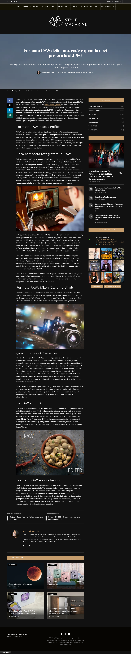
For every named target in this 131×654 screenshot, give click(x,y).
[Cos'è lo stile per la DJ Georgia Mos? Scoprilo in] (94, 277)
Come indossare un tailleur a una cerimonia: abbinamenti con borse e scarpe (107, 217)
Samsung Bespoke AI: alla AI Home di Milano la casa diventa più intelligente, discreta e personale (63, 611)
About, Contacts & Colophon (17, 634)
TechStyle (37, 6)
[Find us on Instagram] (14, 1)
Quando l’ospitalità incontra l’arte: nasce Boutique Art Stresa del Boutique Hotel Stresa (109, 206)
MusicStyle (49, 6)
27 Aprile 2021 (62, 72)
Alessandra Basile (49, 72)
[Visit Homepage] (66, 21)
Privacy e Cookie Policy (15, 636)
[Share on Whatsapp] (10, 115)
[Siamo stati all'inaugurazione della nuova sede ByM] (94, 265)
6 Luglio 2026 (54, 587)
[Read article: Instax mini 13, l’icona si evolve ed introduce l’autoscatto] (65, 576)
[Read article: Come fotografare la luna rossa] (25, 576)
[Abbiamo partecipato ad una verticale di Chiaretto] (94, 253)
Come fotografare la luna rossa (20, 584)
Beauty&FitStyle (90, 6)
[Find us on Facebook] (11, 1)
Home (18, 6)
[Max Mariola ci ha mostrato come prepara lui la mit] (106, 277)
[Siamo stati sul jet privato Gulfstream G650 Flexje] (118, 277)
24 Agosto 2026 (14, 587)
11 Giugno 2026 (14, 616)
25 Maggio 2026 (54, 616)
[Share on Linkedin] (10, 110)
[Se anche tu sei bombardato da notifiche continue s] (118, 265)
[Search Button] (7, 1)
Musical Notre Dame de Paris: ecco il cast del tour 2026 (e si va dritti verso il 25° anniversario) (101, 175)
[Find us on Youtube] (16, 1)
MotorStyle (62, 6)
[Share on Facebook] (10, 100)
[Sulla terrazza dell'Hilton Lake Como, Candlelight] (106, 253)
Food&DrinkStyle (107, 6)
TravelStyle (75, 6)
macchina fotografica (53, 105)
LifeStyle (26, 6)
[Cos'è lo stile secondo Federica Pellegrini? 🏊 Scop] (106, 265)
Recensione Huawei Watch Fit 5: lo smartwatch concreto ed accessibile (22, 612)
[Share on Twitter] (10, 105)
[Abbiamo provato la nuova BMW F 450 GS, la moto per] (118, 253)
